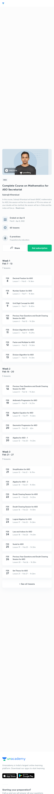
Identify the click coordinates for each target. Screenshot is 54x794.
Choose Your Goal (13, 3)
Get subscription (39, 248)
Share (17, 248)
